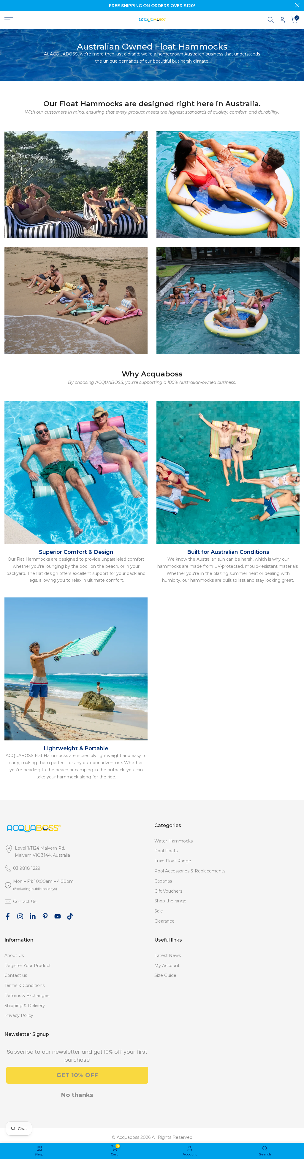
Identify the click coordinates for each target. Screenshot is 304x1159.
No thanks (94, 614)
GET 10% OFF (94, 594)
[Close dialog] (261, 541)
